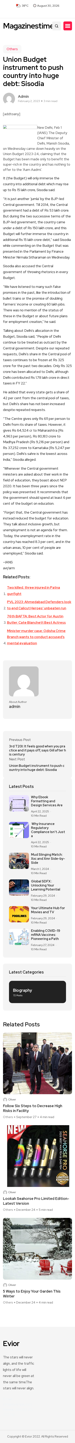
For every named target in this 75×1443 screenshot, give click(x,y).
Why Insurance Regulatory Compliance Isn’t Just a (48, 830)
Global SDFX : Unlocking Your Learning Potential (45, 885)
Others (12, 49)
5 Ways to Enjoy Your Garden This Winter (32, 1293)
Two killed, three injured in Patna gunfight (33, 590)
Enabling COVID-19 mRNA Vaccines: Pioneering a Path (45, 935)
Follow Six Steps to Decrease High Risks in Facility (32, 1108)
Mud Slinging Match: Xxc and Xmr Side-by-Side (48, 859)
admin (23, 96)
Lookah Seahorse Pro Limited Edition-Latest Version (36, 1201)
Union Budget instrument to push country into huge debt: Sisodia (36, 768)
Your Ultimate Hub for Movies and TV (48, 910)
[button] (67, 25)
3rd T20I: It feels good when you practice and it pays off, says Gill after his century (37, 750)
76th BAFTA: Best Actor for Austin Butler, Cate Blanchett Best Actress (36, 619)
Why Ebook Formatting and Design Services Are (47, 801)
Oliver (12, 1099)
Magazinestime (28, 25)
